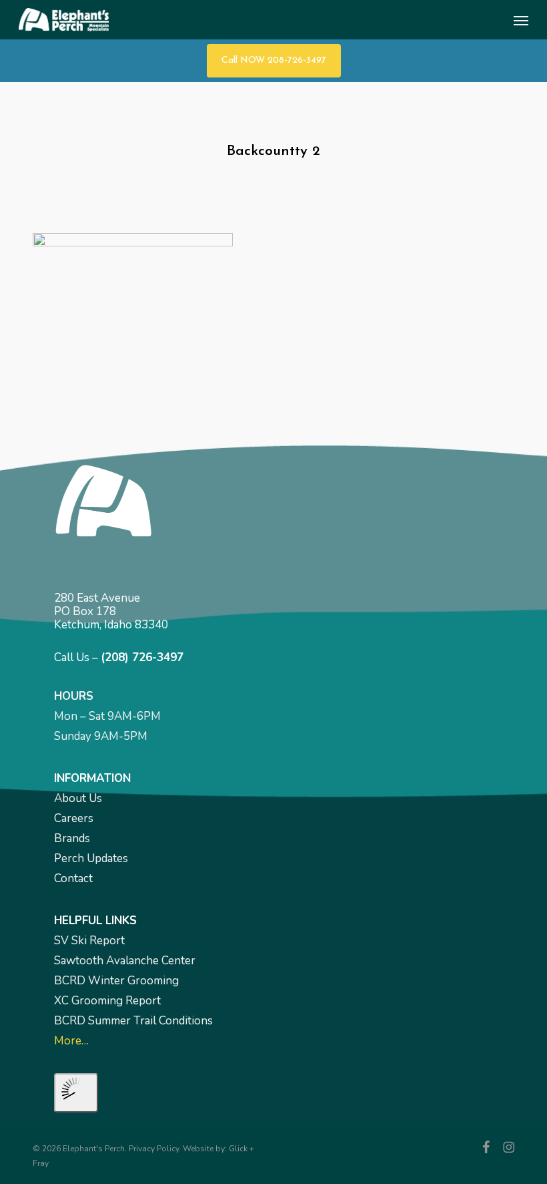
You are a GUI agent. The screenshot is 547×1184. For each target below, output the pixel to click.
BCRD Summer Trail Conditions (133, 1020)
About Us (78, 798)
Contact (73, 878)
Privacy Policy (154, 1148)
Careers (73, 818)
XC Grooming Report (107, 1000)
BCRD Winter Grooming (116, 980)
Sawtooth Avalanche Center (124, 960)
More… (71, 1040)
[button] (521, 20)
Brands (72, 838)
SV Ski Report (89, 940)
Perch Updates (91, 858)
